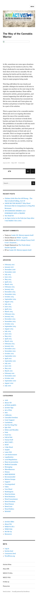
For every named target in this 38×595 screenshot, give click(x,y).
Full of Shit (8, 437)
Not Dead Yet (9, 216)
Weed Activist (7, 591)
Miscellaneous (10, 469)
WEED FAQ (8, 529)
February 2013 (9, 344)
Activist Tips (9, 408)
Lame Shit (8, 452)
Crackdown (8, 422)
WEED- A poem (22, 238)
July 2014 (8, 304)
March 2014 (9, 311)
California (8, 415)
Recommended (10, 477)
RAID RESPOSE (10, 474)
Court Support (10, 420)
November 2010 (10, 376)
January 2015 (9, 289)
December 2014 (10, 292)
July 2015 (8, 274)
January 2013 (9, 346)
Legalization (9, 457)
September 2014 (10, 299)
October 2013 (9, 324)
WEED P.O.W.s (9, 526)
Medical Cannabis (11, 464)
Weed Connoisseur (11, 499)
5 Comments (21, 163)
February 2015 (10, 287)
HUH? (7, 445)
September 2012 (10, 356)
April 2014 (8, 309)
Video (7, 487)
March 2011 (9, 371)
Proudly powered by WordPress (21, 591)
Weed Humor (9, 504)
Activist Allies (9, 522)
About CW (14, 163)
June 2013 (8, 334)
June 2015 (8, 277)
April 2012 (8, 358)
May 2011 (8, 368)
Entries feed (9, 551)
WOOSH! (8, 511)
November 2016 (10, 272)
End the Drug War (11, 425)
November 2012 (10, 351)
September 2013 (10, 326)
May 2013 (8, 336)
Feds (6, 432)
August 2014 (9, 302)
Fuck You (8, 435)
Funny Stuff (9, 440)
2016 (6, 400)
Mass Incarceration (11, 462)
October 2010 (9, 378)
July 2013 (8, 331)
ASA (6, 412)
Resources (8, 534)
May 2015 (8, 279)
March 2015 (9, 284)
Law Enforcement (11, 454)
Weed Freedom (10, 501)
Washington (9, 492)
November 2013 (10, 321)
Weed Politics (9, 509)
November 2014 (10, 294)
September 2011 (10, 361)
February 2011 (9, 373)
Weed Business (10, 496)
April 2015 (8, 282)
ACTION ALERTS (10, 405)
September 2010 (10, 381)
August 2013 (9, 329)
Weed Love (8, 506)
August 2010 (9, 383)
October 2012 (9, 353)
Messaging (8, 467)
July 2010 (8, 386)
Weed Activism (10, 494)
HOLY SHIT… (9, 442)
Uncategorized (10, 484)
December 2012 (10, 348)
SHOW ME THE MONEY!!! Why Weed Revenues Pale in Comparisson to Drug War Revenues (20, 205)
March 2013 (9, 341)
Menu (32, 6)
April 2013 (8, 339)
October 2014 (9, 297)
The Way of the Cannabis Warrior (17, 35)
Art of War (8, 410)
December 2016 (10, 269)
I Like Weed (9, 447)
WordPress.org (10, 556)
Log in (7, 548)
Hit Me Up (8, 531)
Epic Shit (8, 427)
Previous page (28, 173)
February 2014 (10, 314)
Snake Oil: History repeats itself (22, 235)
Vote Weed (8, 489)
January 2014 (9, 316)
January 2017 (9, 267)
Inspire (7, 450)
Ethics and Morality (11, 430)
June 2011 (8, 366)
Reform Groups (10, 479)
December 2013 (10, 319)
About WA (8, 524)
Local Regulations (11, 459)
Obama (7, 472)
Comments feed (10, 553)
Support (7, 482)
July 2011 (8, 363)
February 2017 (9, 264)
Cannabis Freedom (11, 417)
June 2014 (8, 306)
